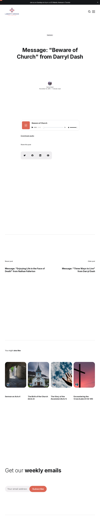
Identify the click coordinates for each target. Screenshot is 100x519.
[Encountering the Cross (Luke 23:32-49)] (84, 375)
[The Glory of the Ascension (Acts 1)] (61, 375)
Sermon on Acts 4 (12, 396)
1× (65, 127)
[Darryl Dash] (50, 83)
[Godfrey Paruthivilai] (8, 384)
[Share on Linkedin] (40, 155)
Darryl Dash (50, 87)
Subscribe (38, 489)
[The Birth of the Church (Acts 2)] (38, 375)
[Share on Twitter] (25, 155)
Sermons (50, 35)
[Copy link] (48, 155)
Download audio (27, 136)
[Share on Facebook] (32, 155)
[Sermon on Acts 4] (15, 375)
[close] (97, 2)
